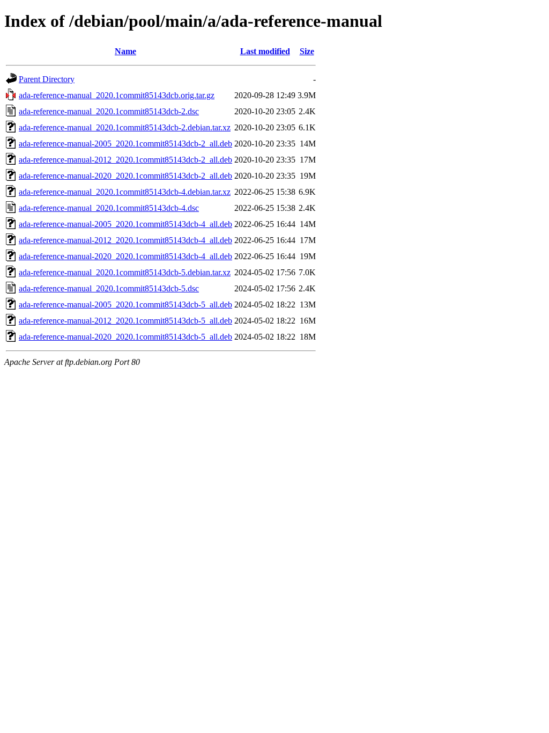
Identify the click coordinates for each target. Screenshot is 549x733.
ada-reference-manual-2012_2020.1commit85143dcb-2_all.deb (125, 159)
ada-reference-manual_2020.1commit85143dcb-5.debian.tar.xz (125, 272)
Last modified (265, 51)
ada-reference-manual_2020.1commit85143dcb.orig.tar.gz (116, 95)
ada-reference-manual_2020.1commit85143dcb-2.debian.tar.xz (125, 127)
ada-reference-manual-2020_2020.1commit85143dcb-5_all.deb (125, 336)
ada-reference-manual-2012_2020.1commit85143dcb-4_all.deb (125, 240)
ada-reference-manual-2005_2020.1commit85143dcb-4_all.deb (125, 224)
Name (125, 51)
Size (307, 51)
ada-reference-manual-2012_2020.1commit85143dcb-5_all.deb (125, 320)
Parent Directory (47, 79)
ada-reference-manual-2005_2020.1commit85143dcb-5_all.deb (125, 304)
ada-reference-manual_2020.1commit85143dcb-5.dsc (109, 288)
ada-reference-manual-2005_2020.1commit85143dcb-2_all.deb (125, 143)
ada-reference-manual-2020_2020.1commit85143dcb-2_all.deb (125, 175)
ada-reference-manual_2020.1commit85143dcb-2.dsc (109, 111)
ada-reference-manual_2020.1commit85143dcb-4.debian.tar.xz (125, 191)
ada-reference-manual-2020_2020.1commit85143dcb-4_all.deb (125, 256)
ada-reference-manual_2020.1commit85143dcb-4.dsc (109, 207)
